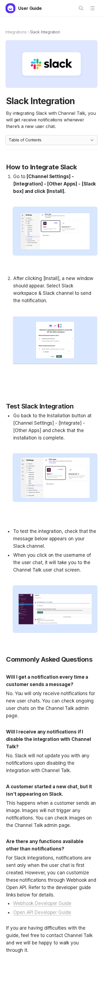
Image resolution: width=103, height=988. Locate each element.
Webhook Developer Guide (42, 903)
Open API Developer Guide (42, 912)
